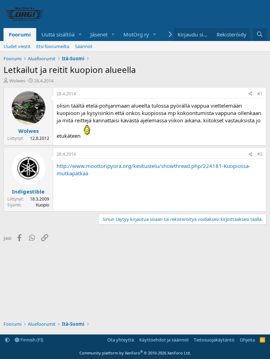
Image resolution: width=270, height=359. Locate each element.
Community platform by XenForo (135, 352)
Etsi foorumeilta (52, 46)
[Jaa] (250, 94)
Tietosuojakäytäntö (214, 340)
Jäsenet (99, 34)
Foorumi (20, 34)
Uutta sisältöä (58, 34)
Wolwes (17, 80)
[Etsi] (259, 34)
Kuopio (42, 205)
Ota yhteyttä (120, 340)
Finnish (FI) (31, 340)
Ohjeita (247, 340)
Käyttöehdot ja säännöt (164, 340)
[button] (80, 34)
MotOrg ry (136, 34)
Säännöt (83, 46)
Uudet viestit (17, 46)
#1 (260, 94)
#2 (260, 154)
